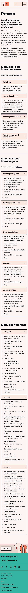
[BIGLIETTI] (16, 4)
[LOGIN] (20, 4)
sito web (19, 75)
